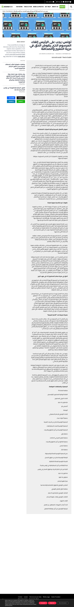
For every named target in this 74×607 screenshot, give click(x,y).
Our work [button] (19, 7)
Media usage (46, 597)
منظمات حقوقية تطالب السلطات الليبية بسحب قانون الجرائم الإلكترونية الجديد (15, 66)
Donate (62, 7)
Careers (26, 597)
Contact (20, 597)
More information (62, 603)
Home (4, 11)
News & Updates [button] (38, 7)
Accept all (43, 603)
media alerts (21, 56)
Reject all (52, 603)
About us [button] (55, 7)
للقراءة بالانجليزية (56, 57)
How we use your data (35, 597)
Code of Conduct (55, 597)
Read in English (67, 57)
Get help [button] (48, 7)
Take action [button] (28, 7)
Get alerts (49, 2)
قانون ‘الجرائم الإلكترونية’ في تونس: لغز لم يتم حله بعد (14, 89)
